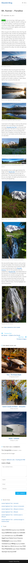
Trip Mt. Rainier (16, 327)
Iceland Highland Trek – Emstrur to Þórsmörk (12, 506)
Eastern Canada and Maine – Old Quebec (14, 406)
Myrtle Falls (12, 172)
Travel (5, 327)
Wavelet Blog (6, 2)
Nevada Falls (12, 271)
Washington (10, 327)
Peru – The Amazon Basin (14, 375)
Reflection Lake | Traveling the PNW (16, 459)
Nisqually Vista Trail (11, 127)
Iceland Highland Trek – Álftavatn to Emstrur (12, 509)
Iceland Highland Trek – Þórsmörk (9, 503)
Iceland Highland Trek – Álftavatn (9, 512)
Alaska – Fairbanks (14, 438)
